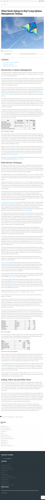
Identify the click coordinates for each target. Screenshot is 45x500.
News (2, 433)
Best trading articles (4, 426)
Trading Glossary (3, 443)
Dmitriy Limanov (8, 51)
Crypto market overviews (5, 467)
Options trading (24, 53)
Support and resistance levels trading (7, 438)
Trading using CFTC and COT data (6, 445)
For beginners (3, 431)
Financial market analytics (5, 429)
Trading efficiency (4, 442)
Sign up (2, 458)
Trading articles (32, 53)
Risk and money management (6, 436)
